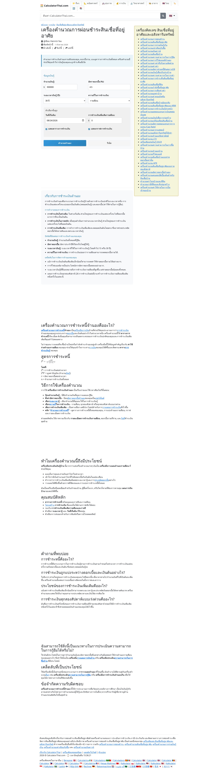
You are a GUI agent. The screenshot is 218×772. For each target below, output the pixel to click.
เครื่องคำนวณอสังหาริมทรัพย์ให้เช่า (156, 132)
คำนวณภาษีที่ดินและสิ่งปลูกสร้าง (155, 184)
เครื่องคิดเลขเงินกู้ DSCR (151, 142)
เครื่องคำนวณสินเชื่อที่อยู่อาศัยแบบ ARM (158, 105)
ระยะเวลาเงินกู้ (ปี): (52, 95)
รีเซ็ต (109, 143)
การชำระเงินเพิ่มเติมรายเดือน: (101, 115)
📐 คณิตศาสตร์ (91, 3)
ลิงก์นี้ (59, 48)
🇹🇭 (165, 3)
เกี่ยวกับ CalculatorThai (50, 752)
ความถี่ (53, 404)
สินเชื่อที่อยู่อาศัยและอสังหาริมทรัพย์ (70, 24)
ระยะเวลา (54, 401)
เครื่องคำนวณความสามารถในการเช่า (157, 75)
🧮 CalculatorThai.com (54, 5)
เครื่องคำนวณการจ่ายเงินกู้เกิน (153, 45)
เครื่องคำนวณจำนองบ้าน (151, 151)
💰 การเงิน (121, 3)
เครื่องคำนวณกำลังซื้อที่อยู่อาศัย (154, 87)
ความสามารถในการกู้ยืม (80, 674)
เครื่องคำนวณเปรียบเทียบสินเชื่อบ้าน (156, 120)
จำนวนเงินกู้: (49, 81)
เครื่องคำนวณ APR (148, 163)
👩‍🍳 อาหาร (153, 3)
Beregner (68, 760)
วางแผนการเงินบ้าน (86, 658)
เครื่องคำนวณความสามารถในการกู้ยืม (157, 57)
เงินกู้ (68, 373)
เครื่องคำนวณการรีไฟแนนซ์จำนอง (155, 60)
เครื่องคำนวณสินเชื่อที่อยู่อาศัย (153, 42)
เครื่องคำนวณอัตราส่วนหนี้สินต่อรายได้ (157, 69)
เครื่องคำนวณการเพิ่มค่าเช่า (152, 90)
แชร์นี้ (70, 48)
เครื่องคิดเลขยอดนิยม (72, 752)
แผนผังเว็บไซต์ (90, 752)
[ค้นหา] (163, 16)
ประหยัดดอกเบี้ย (102, 480)
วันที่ (123, 418)
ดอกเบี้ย (70, 333)
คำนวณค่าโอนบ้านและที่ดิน (152, 181)
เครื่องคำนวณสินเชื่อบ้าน (151, 54)
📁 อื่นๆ (76, 3)
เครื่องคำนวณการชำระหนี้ (53, 330)
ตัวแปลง (102, 752)
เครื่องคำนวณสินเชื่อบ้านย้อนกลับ (155, 102)
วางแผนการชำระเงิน (112, 407)
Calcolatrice (83, 760)
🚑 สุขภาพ (107, 3)
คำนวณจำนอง (64, 143)
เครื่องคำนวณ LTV (148, 139)
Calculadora (99, 760)
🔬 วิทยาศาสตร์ (137, 3)
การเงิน (52, 24)
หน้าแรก (44, 24)
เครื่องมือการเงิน (81, 330)
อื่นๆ (47, 674)
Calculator (137, 760)
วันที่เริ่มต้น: (51, 115)
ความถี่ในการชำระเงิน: (98, 95)
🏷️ (174, 3)
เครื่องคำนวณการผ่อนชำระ (152, 39)
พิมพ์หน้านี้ (48, 44)
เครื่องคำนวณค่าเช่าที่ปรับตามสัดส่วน (157, 63)
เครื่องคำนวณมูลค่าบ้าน (151, 93)
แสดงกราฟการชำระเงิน (101, 128)
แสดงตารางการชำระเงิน (59, 128)
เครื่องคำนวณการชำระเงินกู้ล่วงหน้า (156, 108)
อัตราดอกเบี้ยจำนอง (76, 398)
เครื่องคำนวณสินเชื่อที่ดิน (151, 84)
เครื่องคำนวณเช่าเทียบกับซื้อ (153, 48)
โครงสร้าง (49, 505)
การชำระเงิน (123, 330)
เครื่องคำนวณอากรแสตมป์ (152, 129)
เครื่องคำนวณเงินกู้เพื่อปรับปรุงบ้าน (155, 72)
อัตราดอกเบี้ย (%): (96, 81)
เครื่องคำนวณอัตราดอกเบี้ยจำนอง (155, 172)
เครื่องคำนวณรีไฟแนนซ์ (151, 154)
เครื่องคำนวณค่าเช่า (149, 66)
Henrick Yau (56, 41)
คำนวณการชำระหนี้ (59, 410)
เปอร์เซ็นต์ (99, 398)
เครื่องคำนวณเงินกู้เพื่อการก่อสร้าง (155, 117)
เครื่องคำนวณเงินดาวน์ (150, 51)
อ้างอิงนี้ (47, 48)
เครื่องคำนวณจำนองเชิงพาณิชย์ (154, 135)
